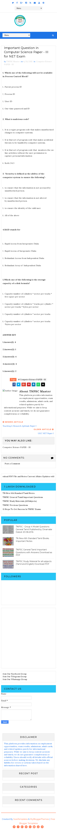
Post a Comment (12, 463)
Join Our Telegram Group (15, 676)
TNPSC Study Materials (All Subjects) (20, 501)
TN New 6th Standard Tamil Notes (19, 493)
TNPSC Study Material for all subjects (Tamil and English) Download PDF (33, 562)
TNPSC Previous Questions (15, 505)
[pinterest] (43, 3)
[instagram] (26, 3)
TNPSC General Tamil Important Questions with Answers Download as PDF (34, 552)
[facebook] (17, 3)
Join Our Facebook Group (15, 674)
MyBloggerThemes (39, 819)
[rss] (30, 3)
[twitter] (13, 3)
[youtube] (39, 3)
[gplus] (21, 3)
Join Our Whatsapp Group (15, 679)
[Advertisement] (28, 638)
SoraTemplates (20, 819)
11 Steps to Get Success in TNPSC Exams (22, 509)
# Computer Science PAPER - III (32, 379)
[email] (34, 3)
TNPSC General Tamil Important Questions (23, 497)
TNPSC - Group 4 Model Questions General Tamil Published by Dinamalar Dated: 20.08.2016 (34, 529)
